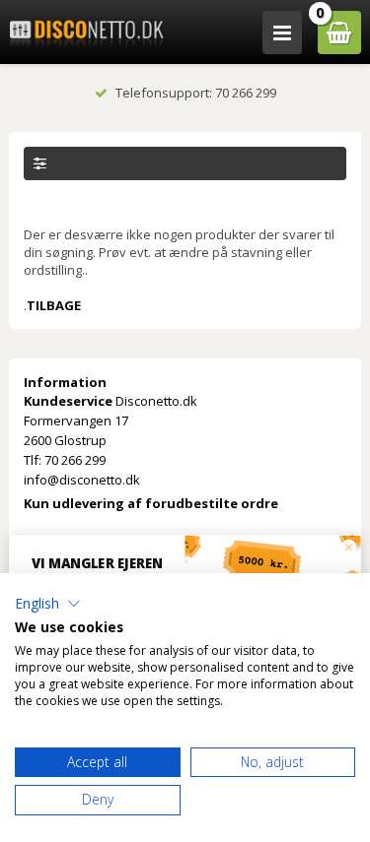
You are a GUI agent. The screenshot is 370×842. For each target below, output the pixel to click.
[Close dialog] (348, 547)
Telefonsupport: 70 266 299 (195, 92)
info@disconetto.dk (82, 479)
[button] (48, 603)
